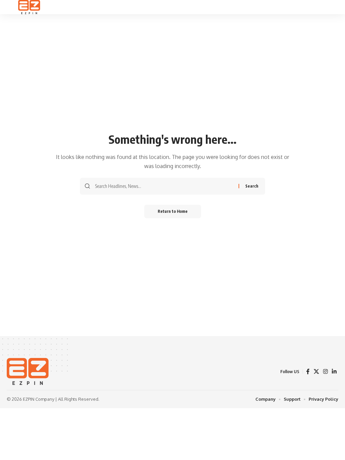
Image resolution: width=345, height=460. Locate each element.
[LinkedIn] (334, 371)
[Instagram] (325, 371)
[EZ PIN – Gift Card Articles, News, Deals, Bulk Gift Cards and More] (28, 371)
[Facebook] (308, 371)
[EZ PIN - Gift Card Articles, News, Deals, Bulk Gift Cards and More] (29, 7)
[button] (12, 7)
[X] (316, 371)
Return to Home (173, 211)
